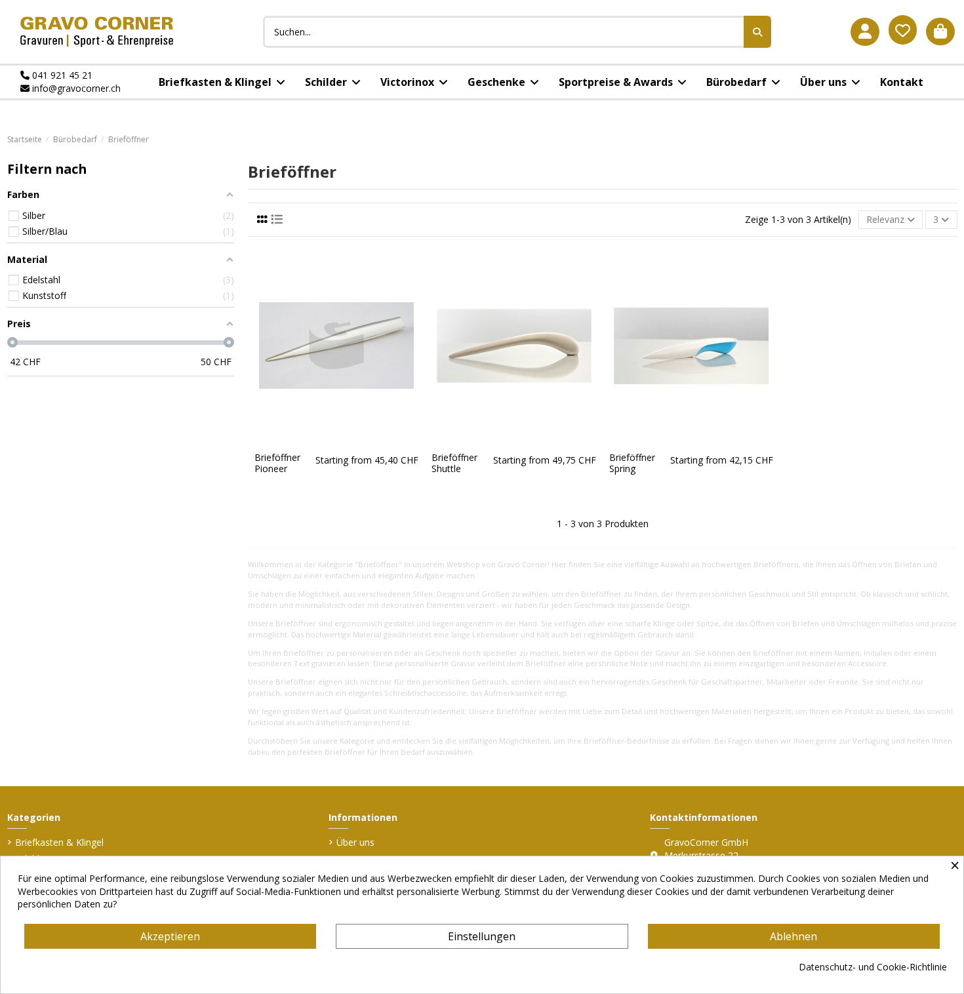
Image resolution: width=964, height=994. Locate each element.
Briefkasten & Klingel (59, 842)
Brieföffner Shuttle (454, 463)
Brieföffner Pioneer (277, 463)
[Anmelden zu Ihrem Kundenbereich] (865, 32)
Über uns (355, 842)
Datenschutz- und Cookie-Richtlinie (873, 967)
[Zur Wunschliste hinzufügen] (326, 441)
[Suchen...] (757, 32)
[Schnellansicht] (345, 441)
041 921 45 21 (61, 75)
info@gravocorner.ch (75, 88)
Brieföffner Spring (632, 463)
